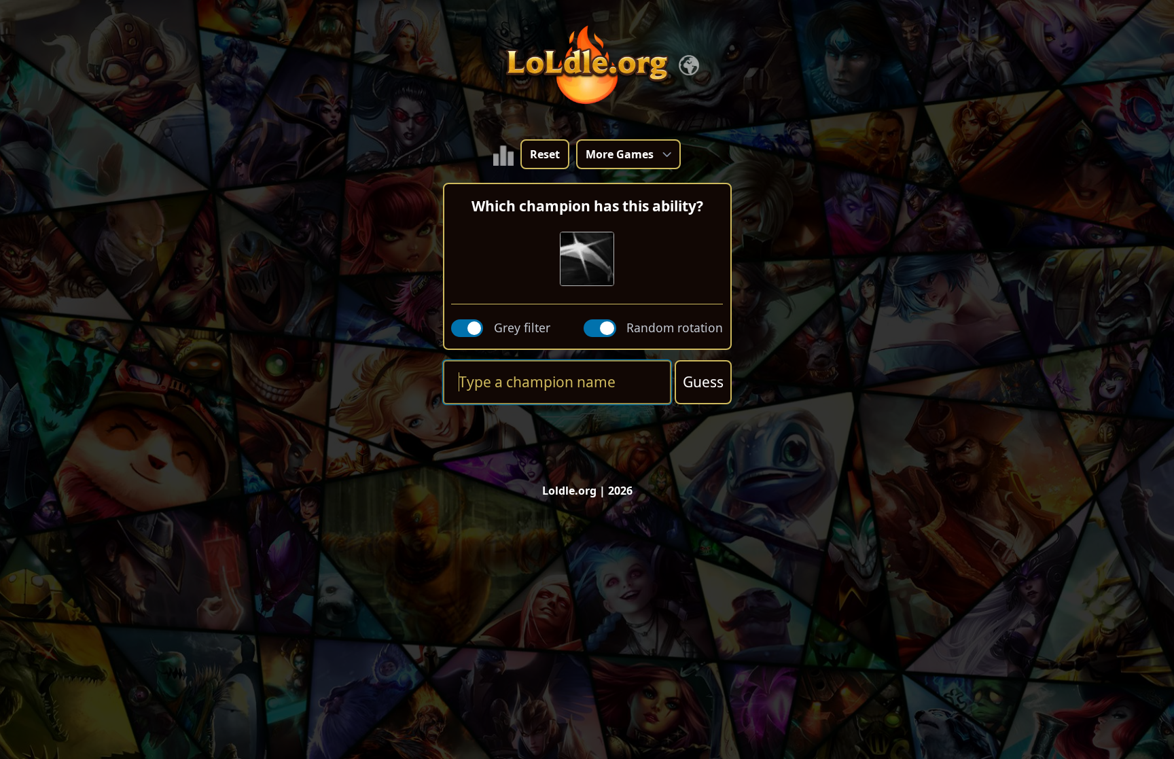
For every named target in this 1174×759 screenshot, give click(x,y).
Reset (545, 154)
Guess (703, 381)
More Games (620, 154)
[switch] (467, 328)
